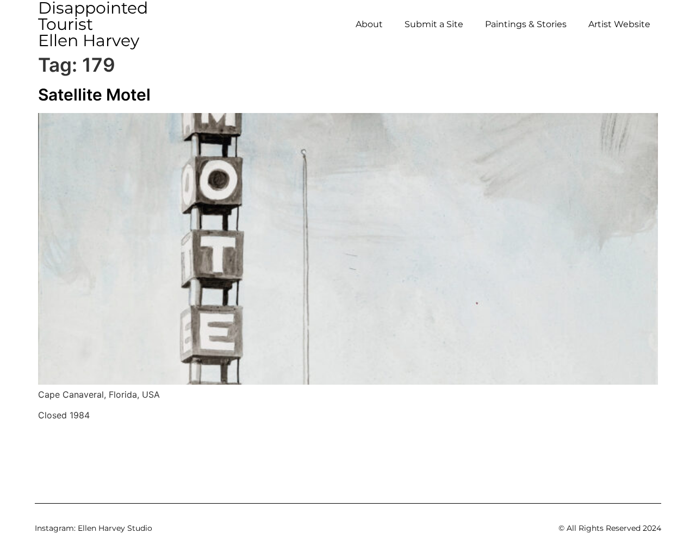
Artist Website (619, 24)
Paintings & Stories (526, 24)
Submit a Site (434, 24)
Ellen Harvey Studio (115, 528)
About (369, 24)
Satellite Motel (94, 94)
